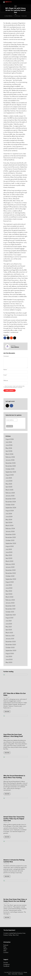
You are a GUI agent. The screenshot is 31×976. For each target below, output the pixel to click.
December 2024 (11, 498)
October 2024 (10, 504)
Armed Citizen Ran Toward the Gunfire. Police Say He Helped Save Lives (13, 818)
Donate (5, 962)
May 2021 (9, 626)
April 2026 (9, 451)
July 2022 (9, 585)
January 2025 (10, 495)
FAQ (4, 950)
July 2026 (9, 442)
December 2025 (11, 463)
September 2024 (11, 507)
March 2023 (9, 561)
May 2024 (9, 519)
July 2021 (9, 620)
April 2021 (9, 629)
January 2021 (10, 638)
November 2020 (11, 644)
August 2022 (10, 582)
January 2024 (10, 531)
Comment (6, 356)
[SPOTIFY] (5, 924)
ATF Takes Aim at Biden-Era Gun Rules (14, 694)
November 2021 (10, 609)
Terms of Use (14, 973)
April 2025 (9, 487)
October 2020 (10, 647)
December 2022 (11, 570)
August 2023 (10, 546)
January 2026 (10, 460)
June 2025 (9, 481)
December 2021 (10, 606)
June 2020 (9, 659)
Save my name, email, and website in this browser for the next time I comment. (15, 387)
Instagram (6, 964)
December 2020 (11, 641)
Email (5, 375)
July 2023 (9, 549)
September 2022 (11, 579)
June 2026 (9, 445)
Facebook (6, 966)
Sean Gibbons (15, 347)
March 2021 (9, 632)
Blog (15, 6)
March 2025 (9, 490)
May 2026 (9, 448)
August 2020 (10, 653)
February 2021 (10, 635)
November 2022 (11, 573)
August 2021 (9, 617)
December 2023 (11, 534)
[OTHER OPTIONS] (11, 924)
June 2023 (9, 552)
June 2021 (9, 623)
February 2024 (10, 528)
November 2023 (11, 537)
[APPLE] (8, 924)
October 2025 (10, 469)
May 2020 (9, 662)
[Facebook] (11, 405)
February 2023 (10, 564)
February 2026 (10, 457)
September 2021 (11, 615)
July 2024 (9, 513)
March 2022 (9, 597)
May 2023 (9, 555)
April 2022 (9, 594)
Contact (5, 952)
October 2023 (10, 540)
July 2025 (9, 478)
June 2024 (9, 516)
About (5, 949)
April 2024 (9, 522)
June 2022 (9, 588)
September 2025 (11, 472)
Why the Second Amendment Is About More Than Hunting (14, 776)
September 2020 (11, 650)
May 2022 (9, 591)
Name (5, 369)
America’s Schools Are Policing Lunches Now (13, 861)
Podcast (5, 945)
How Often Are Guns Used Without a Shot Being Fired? (13, 735)
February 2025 (10, 493)
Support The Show (25, 2)
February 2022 (10, 600)
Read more (7, 711)
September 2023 (11, 543)
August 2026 (10, 439)
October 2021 (10, 612)
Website (5, 380)
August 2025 (10, 475)
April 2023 (9, 558)
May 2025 (9, 484)
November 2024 (11, 501)
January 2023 (10, 567)
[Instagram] (7, 405)
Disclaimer (20, 973)
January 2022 (10, 603)
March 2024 (9, 525)
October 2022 (10, 576)
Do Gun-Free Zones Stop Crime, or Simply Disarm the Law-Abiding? (15, 900)
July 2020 (9, 656)
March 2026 (9, 454)
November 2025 (11, 466)
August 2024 (10, 510)
